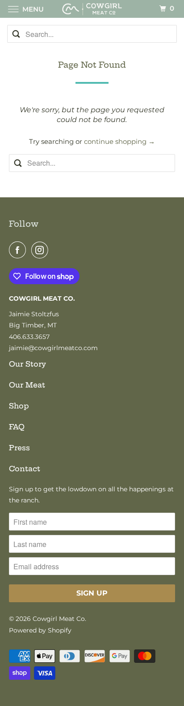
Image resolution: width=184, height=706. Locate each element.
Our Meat (27, 384)
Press (19, 447)
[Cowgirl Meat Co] (92, 8)
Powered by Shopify (40, 630)
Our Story (27, 363)
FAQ (17, 426)
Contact (24, 468)
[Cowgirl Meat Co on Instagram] (41, 249)
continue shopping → (119, 141)
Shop (19, 405)
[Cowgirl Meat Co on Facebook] (19, 249)
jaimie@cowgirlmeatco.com (53, 348)
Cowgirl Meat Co (59, 619)
